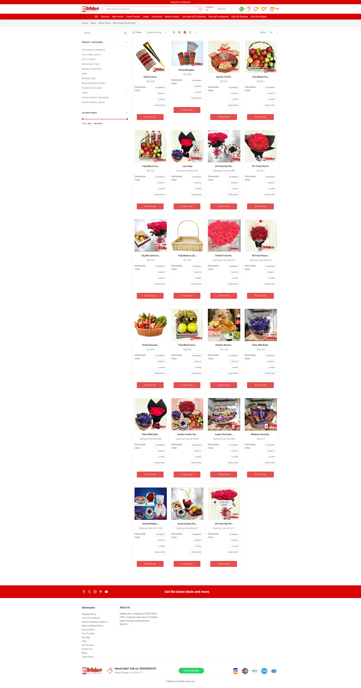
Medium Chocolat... (260, 434)
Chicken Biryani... (224, 345)
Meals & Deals (172, 16)
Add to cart (151, 117)
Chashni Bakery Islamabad (95, 97)
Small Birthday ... (150, 523)
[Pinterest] (100, 591)
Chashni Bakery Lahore (93, 102)
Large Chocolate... (224, 434)
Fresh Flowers (133, 16)
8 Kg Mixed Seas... (187, 345)
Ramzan (105, 16)
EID (96, 16)
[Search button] (200, 9)
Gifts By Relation (239, 16)
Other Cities (104, 23)
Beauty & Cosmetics (92, 68)
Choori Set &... (151, 77)
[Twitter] (89, 591)
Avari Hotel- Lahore (91, 54)
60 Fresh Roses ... (261, 255)
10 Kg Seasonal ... (151, 345)
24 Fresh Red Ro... (224, 166)
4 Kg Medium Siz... (187, 255)
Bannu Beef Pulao (91, 64)
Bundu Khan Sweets (92, 88)
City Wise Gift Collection (194, 16)
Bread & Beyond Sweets (93, 83)
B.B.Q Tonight (88, 59)
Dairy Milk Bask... (260, 345)
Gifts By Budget (258, 16)
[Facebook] (83, 591)
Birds (84, 73)
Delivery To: (209, 8)
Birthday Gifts (88, 78)
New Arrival (117, 16)
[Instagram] (95, 591)
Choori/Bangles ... (187, 70)
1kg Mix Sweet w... (150, 255)
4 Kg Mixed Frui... (260, 77)
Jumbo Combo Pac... (187, 434)
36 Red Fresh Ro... (224, 255)
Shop (93, 23)
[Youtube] (106, 591)
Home (85, 23)
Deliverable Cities (140, 89)
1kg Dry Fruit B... (224, 77)
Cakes (146, 16)
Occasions (157, 16)
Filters (139, 32)
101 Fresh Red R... (261, 166)
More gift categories (219, 16)
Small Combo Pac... (187, 523)
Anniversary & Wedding (93, 49)
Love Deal (187, 166)
